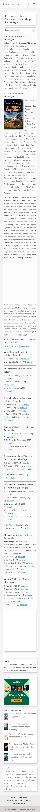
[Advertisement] (20, 282)
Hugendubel (25, 346)
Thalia (7, 346)
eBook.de (15, 346)
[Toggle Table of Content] (31, 30)
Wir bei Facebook (19, 803)
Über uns (28, 800)
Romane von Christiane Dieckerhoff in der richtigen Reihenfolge (19, 727)
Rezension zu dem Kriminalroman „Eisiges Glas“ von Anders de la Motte (22, 757)
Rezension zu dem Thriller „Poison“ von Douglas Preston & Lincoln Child (22, 747)
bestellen (25, 359)
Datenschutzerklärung (14, 800)
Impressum (23, 798)
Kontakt (14, 798)
